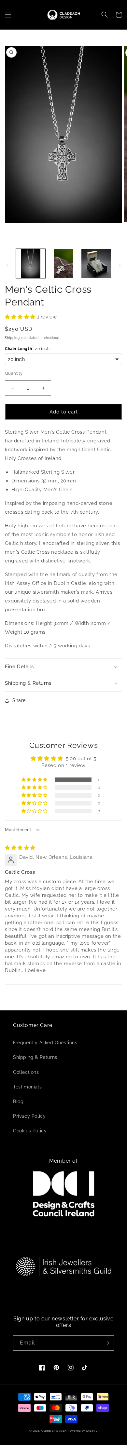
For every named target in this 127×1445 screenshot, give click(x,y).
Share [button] (19, 700)
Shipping (12, 338)
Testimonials (27, 1086)
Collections (26, 1072)
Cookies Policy (30, 1130)
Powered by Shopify (83, 1430)
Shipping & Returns (35, 1057)
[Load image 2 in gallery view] (63, 263)
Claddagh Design (54, 1430)
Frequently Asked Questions (45, 1042)
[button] (8, 14)
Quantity (13, 373)
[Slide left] (7, 265)
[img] (20, 848)
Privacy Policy (29, 1116)
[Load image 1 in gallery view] (30, 263)
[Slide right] (120, 265)
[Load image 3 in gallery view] (96, 263)
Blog (18, 1101)
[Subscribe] (106, 1343)
